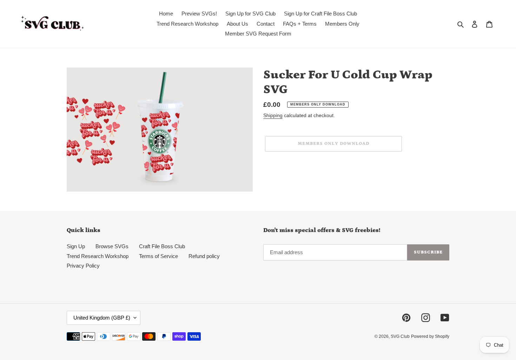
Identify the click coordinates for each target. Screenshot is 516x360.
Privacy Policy (83, 266)
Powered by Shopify (430, 336)
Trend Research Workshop (97, 256)
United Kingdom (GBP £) (101, 318)
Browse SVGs (111, 246)
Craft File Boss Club (162, 246)
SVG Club (400, 336)
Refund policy (204, 256)
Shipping (273, 115)
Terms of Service (158, 256)
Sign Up (76, 246)
